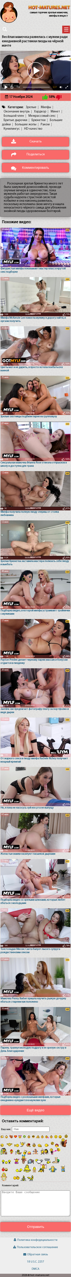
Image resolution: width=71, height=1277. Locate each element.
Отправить (35, 1227)
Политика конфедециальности (37, 1240)
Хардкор (40, 111)
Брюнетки (38, 120)
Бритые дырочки (15, 120)
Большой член (14, 116)
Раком (45, 124)
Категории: (15, 107)
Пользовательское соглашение (37, 1247)
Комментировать (35, 167)
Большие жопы (25, 124)
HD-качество (33, 129)
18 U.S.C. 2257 (35, 1261)
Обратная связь (37, 1254)
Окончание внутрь (17, 111)
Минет (55, 111)
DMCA (35, 1269)
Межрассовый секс (42, 116)
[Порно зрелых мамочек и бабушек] (49, 7)
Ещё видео (35, 1110)
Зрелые (31, 107)
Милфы (46, 107)
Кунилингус (12, 129)
